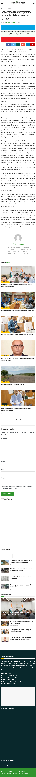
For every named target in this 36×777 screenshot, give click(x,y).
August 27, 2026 (5, 289)
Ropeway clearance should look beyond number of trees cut (17, 334)
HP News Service (10, 22)
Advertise (8, 773)
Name (3, 461)
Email (3, 470)
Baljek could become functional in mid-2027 (13, 384)
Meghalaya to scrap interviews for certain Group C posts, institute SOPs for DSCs (16, 613)
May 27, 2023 (21, 22)
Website (3, 478)
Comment (4, 438)
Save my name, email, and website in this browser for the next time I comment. (18, 487)
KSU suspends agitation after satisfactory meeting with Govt (17, 310)
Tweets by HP (5, 765)
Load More (18, 419)
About (3, 773)
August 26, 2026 (5, 413)
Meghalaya (8, 8)
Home (2, 8)
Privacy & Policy (17, 773)
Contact (26, 773)
